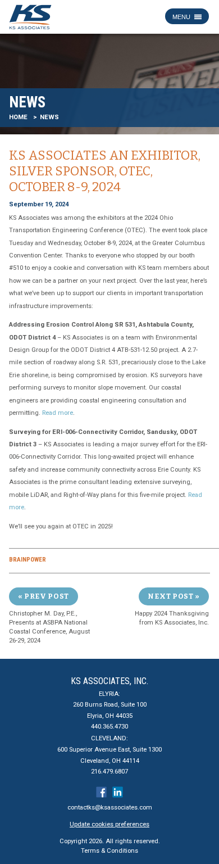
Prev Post (46, 596)
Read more (57, 413)
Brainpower (27, 559)
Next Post (170, 596)
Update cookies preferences (109, 824)
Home (18, 117)
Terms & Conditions (109, 850)
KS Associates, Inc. (109, 681)
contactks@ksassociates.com (109, 807)
